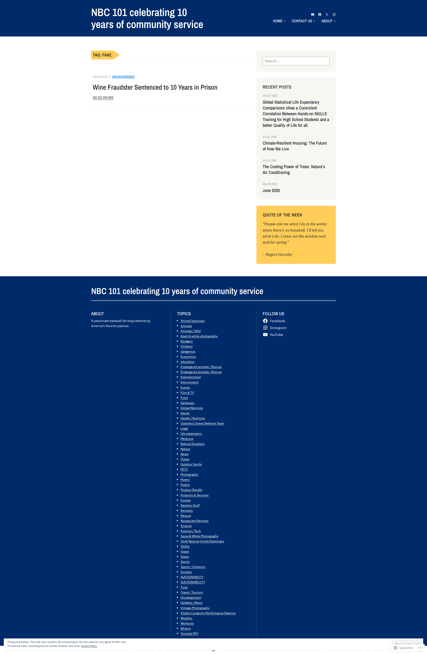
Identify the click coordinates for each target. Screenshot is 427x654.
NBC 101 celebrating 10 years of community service (147, 18)
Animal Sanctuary (193, 321)
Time (184, 587)
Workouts (187, 623)
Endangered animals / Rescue (201, 367)
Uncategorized (123, 77)
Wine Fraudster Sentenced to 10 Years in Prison (155, 87)
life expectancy (191, 433)
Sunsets (186, 572)
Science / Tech (191, 531)
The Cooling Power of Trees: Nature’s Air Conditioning (294, 169)
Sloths (185, 546)
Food (184, 398)
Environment (190, 382)
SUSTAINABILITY (193, 582)
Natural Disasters (193, 444)
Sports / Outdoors (193, 567)
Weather (186, 618)
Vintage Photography (195, 608)
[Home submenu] (284, 21)
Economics (188, 356)
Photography (189, 474)
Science (186, 526)
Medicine (187, 438)
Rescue (186, 515)
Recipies (187, 510)
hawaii (185, 413)
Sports (185, 561)
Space (185, 551)
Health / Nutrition (193, 418)
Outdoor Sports (191, 464)
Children (187, 346)
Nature (185, 449)
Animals (186, 326)
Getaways (187, 403)
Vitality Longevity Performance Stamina (208, 613)
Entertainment (191, 377)
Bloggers (187, 341)
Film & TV (187, 392)
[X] (327, 14)
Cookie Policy (89, 646)
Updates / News (192, 602)
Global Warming (192, 408)
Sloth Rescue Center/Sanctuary (202, 541)
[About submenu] (335, 21)
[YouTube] (312, 14)
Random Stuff (190, 505)
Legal (184, 428)
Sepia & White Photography (199, 536)
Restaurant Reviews (195, 521)
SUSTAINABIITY (192, 577)
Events (185, 387)
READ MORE (103, 97)
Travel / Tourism (192, 592)
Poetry (185, 479)
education (188, 361)
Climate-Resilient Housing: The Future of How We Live (295, 146)
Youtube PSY (189, 633)
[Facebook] (320, 14)
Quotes (186, 500)
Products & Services (195, 495)
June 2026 (271, 190)
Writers (186, 628)
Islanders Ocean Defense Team (202, 423)
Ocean (185, 459)
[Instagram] (334, 14)
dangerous (188, 351)
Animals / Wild (191, 331)
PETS (184, 469)
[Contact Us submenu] (314, 21)
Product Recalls (191, 490)
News (185, 454)
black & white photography (199, 336)
